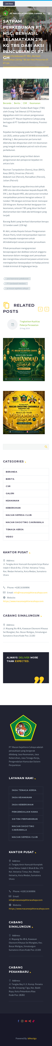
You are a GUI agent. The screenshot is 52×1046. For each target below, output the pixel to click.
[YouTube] (26, 1021)
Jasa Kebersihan (23, 804)
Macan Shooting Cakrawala (25, 522)
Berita (17, 103)
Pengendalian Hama (25, 812)
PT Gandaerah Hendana (16, 283)
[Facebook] (18, 1021)
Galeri (10, 493)
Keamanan (35, 103)
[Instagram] (22, 1021)
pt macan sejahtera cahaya (17, 288)
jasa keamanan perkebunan (17, 278)
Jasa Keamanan (22, 797)
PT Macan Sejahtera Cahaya (26, 13)
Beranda (7, 103)
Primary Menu (49, 13)
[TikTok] (33, 1021)
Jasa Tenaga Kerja (24, 790)
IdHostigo (32, 1038)
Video (9, 536)
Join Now (9, 3)
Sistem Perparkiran (25, 819)
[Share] (30, 1021)
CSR (25, 103)
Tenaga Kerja (15, 529)
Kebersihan (13, 508)
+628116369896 (22, 587)
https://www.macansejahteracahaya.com (23, 601)
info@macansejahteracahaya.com (30, 592)
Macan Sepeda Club (19, 515)
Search (46, 446)
